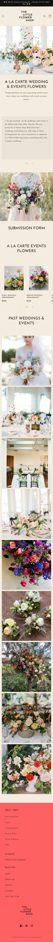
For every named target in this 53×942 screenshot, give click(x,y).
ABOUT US (9, 880)
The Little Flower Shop (23, 937)
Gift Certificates (12, 817)
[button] (3, 16)
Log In (7, 822)
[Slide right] (32, 163)
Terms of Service (12, 839)
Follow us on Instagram (15, 859)
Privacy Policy (11, 834)
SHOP (7, 874)
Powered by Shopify (35, 937)
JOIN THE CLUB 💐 (13, 897)
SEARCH (8, 885)
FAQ (7, 845)
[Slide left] (21, 163)
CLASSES (9, 891)
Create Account (11, 828)
